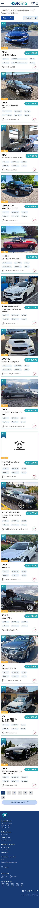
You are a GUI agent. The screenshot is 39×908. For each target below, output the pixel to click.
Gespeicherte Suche (18, 802)
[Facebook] (2, 884)
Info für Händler (5, 849)
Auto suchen (4, 834)
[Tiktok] (17, 884)
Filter (4, 18)
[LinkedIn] (12, 884)
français (27, 891)
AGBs (2, 859)
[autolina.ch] (19, 3)
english (36, 891)
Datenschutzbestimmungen (9, 862)
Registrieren (4, 852)
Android (14, 876)
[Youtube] (7, 884)
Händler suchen (5, 837)
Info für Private (5, 847)
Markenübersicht (6, 840)
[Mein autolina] (37, 3)
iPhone (5, 876)
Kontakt (6, 867)
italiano (32, 891)
